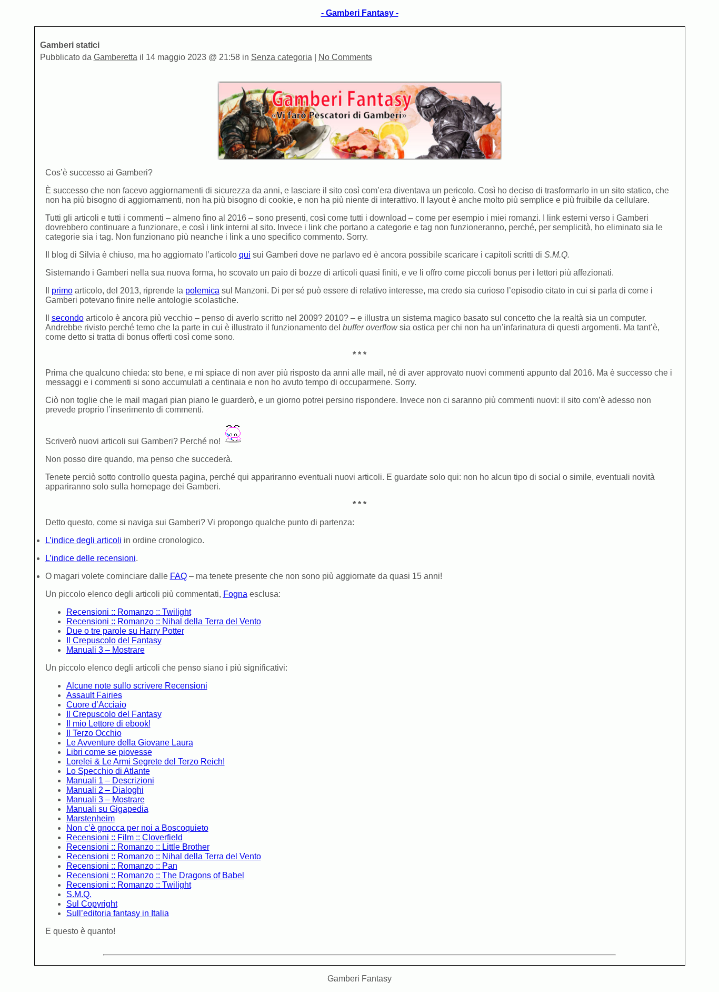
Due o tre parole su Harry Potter (125, 630)
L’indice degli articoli (83, 540)
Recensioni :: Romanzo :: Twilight (128, 611)
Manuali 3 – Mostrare (105, 649)
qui (245, 254)
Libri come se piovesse (109, 752)
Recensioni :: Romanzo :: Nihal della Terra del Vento (163, 621)
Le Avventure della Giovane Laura (129, 742)
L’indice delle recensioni (90, 558)
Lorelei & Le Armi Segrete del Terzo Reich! (145, 761)
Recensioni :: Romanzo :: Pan (121, 865)
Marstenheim (90, 818)
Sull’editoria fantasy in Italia (117, 913)
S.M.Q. (79, 894)
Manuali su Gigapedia (107, 808)
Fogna (235, 594)
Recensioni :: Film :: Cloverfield (124, 837)
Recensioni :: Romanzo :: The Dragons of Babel (155, 875)
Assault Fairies (94, 695)
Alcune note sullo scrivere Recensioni (136, 685)
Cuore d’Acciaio (96, 704)
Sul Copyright (91, 903)
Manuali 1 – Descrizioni (110, 780)
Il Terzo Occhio (94, 733)
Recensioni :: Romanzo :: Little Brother (137, 846)
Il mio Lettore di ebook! (108, 723)
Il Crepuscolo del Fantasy (114, 640)
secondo (68, 317)
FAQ (178, 576)
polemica (202, 290)
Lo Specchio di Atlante (108, 771)
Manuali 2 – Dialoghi (105, 789)
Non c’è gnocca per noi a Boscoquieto (137, 827)
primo (62, 290)
